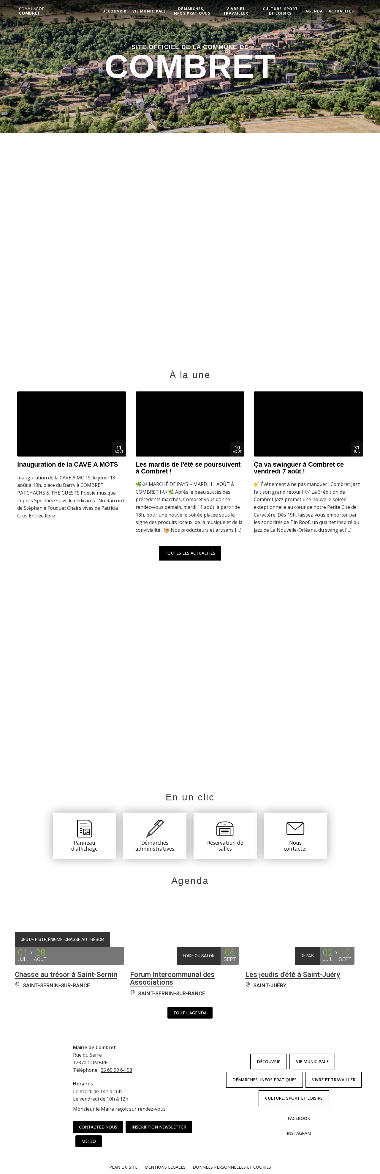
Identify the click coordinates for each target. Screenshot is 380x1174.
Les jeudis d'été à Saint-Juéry (292, 974)
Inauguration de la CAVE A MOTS (67, 464)
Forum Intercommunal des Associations (172, 978)
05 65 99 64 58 (116, 1070)
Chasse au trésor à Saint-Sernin (66, 974)
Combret (31, 11)
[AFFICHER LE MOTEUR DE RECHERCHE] (361, 11)
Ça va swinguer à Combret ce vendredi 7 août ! (299, 468)
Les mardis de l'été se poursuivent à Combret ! (188, 468)
